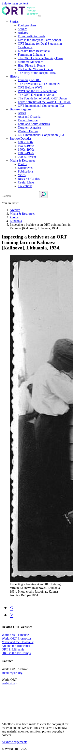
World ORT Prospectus (16, 638)
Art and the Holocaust (16, 645)
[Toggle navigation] (39, 15)
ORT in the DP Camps (16, 653)
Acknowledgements (14, 742)
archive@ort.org (12, 672)
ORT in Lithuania (13, 649)
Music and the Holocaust (17, 642)
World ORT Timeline (15, 634)
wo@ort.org (9, 683)
